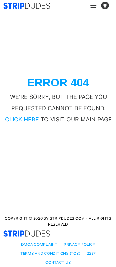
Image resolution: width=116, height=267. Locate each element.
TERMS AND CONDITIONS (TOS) (50, 253)
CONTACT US (58, 262)
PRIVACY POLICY (79, 244)
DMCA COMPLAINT (39, 244)
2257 (91, 253)
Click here (22, 119)
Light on (107, 6)
